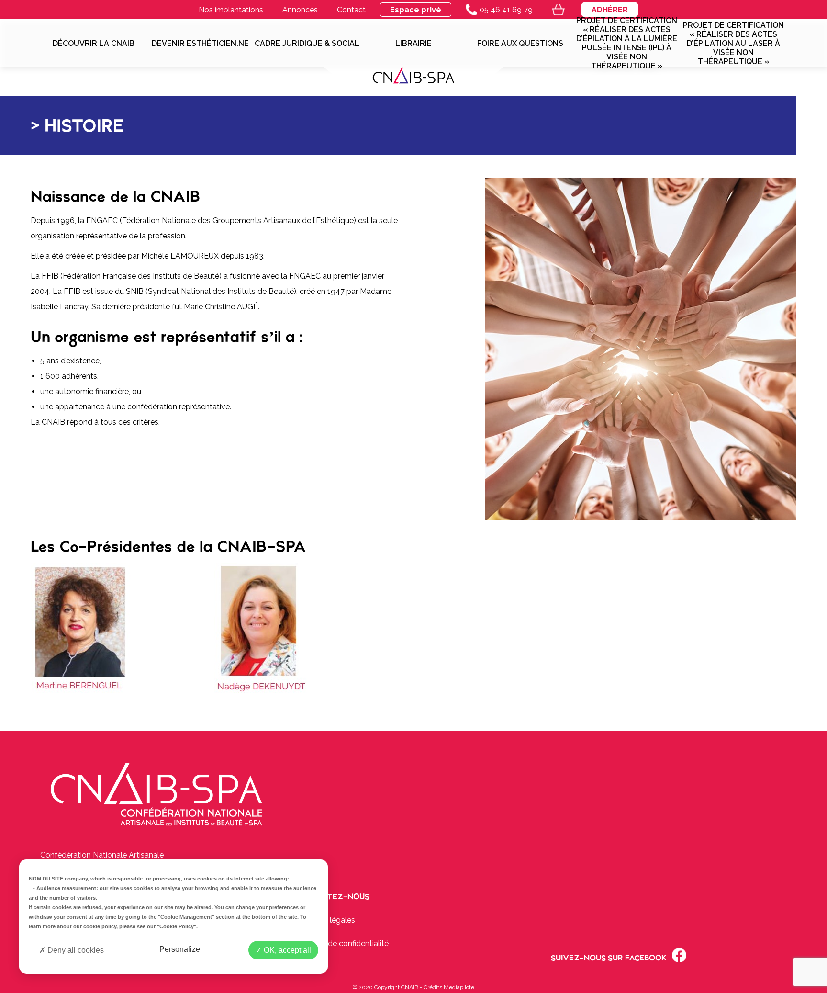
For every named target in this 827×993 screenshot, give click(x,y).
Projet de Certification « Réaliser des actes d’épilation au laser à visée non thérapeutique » (733, 43)
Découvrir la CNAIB (93, 43)
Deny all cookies (74, 950)
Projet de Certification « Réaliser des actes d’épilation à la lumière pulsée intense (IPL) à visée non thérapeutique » (626, 43)
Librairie (413, 43)
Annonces (300, 9)
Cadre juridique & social (307, 43)
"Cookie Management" (186, 917)
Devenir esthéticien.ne (200, 43)
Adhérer (610, 9)
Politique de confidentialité (342, 943)
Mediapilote (459, 987)
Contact (351, 9)
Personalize (179, 949)
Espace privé (415, 9)
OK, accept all (286, 950)
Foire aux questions (520, 43)
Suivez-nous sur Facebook (609, 957)
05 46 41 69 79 (506, 9)
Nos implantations (231, 9)
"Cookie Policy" (176, 926)
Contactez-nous (332, 896)
